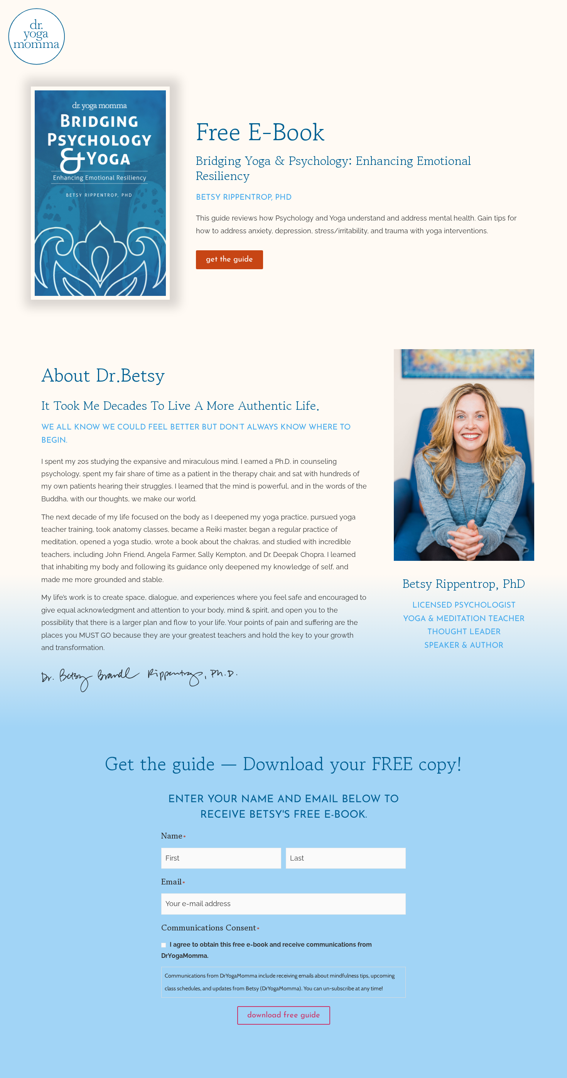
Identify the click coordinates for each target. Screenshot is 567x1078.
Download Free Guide (283, 1015)
